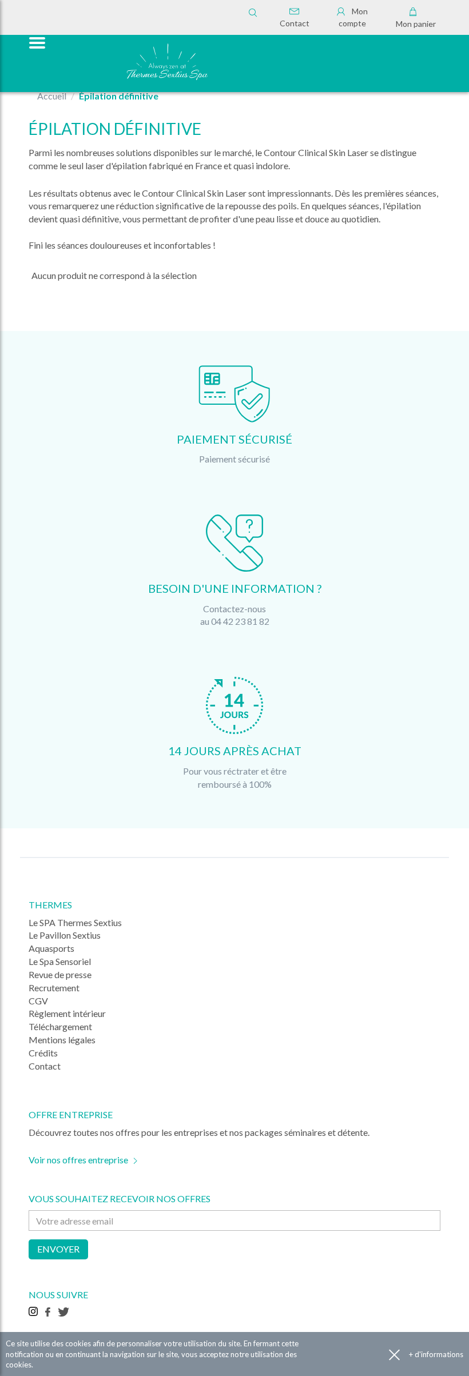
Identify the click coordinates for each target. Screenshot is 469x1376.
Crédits (43, 1052)
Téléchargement (60, 1026)
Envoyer (58, 1248)
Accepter (394, 1354)
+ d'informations (436, 1354)
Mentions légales (62, 1039)
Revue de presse (60, 974)
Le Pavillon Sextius (65, 935)
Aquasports (51, 948)
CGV (38, 1000)
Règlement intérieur (67, 1013)
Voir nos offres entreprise (78, 1159)
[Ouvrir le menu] (35, 41)
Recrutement (54, 987)
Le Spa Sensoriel (60, 961)
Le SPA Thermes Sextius (75, 922)
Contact (294, 23)
